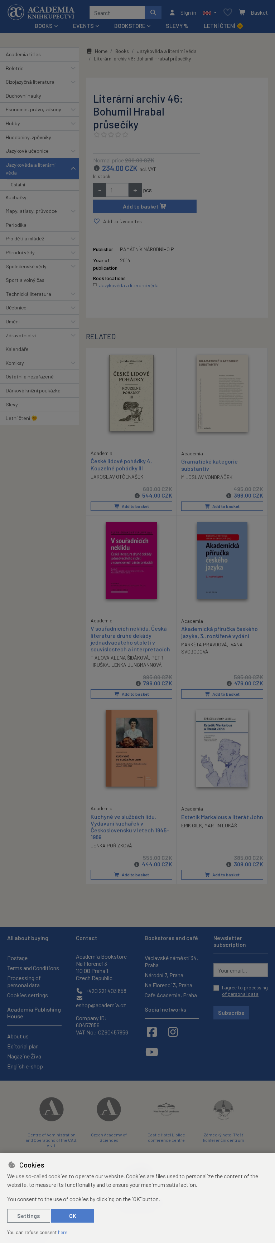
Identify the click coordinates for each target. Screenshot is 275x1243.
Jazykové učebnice (27, 151)
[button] (210, 12)
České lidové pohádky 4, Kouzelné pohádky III (121, 464)
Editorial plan (23, 1046)
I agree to (245, 990)
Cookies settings (27, 995)
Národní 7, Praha (164, 975)
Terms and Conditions (33, 967)
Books (122, 51)
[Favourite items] (228, 12)
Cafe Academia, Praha (171, 995)
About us (18, 1036)
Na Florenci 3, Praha (168, 985)
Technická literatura (28, 294)
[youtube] (152, 1051)
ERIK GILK (191, 825)
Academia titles (23, 54)
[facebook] (152, 1031)
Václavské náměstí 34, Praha (171, 961)
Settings (28, 1215)
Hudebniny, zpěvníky (28, 137)
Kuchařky (16, 197)
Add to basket (141, 206)
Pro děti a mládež (25, 238)
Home (101, 51)
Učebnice (16, 307)
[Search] (153, 12)
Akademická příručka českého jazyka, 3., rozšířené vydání (219, 632)
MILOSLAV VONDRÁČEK (206, 477)
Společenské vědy (26, 266)
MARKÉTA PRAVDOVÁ (204, 644)
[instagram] (173, 1031)
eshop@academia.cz (101, 1005)
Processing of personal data (24, 981)
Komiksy (15, 363)
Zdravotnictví (21, 335)
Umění (13, 321)
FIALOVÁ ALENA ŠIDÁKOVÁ (120, 658)
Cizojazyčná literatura (30, 82)
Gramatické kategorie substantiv (209, 464)
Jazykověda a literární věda (31, 169)
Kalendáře (17, 349)
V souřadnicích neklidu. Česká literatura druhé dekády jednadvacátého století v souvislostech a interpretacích (130, 638)
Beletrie (15, 68)
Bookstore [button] (129, 25)
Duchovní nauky (23, 96)
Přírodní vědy (20, 252)
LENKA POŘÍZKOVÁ (111, 845)
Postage (17, 957)
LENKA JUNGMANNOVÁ (136, 665)
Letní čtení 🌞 (223, 25)
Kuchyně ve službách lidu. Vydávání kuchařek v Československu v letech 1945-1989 (130, 827)
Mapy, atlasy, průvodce (31, 211)
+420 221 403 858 (105, 990)
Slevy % (177, 25)
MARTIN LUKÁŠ (220, 825)
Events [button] (83, 25)
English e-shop (25, 1066)
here (62, 1232)
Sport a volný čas (25, 280)
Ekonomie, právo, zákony (33, 109)
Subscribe (231, 1012)
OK (72, 1215)
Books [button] (44, 25)
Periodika (16, 225)
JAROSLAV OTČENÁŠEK (117, 477)
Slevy (12, 404)
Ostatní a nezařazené (30, 376)
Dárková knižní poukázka (33, 390)
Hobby (13, 123)
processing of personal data (245, 990)
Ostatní (18, 184)
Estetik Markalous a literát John (222, 816)
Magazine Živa (24, 1056)
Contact (86, 937)
